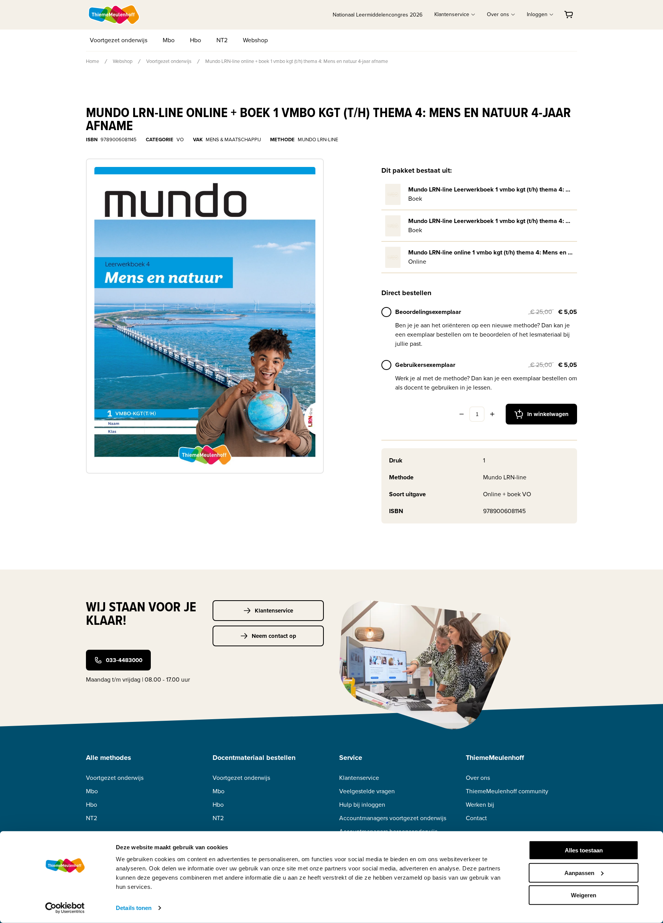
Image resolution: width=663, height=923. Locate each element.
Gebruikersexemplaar (425, 364)
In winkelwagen (548, 414)
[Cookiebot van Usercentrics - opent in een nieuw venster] (65, 908)
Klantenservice (274, 610)
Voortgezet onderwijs (118, 40)
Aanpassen (579, 872)
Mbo (169, 40)
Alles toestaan (584, 850)
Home (92, 61)
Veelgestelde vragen (367, 791)
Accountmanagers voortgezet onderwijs (392, 818)
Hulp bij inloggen (362, 804)
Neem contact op (274, 636)
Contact (476, 818)
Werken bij (480, 804)
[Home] (114, 14)
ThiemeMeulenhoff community (507, 791)
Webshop (255, 40)
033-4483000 (124, 660)
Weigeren (583, 895)
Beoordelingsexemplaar (428, 311)
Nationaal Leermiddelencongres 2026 (377, 15)
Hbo (195, 40)
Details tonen (134, 908)
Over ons (478, 778)
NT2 (222, 40)
